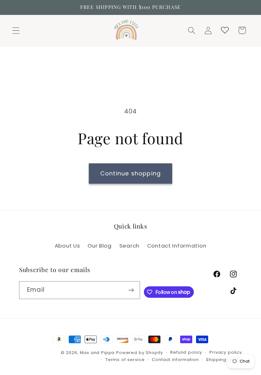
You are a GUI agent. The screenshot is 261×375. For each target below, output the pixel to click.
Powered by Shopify (139, 353)
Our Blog (100, 245)
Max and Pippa (97, 353)
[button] (16, 30)
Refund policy (186, 352)
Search (129, 245)
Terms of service (125, 360)
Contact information (175, 360)
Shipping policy (224, 360)
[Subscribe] (131, 290)
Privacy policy (225, 352)
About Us (67, 245)
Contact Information (177, 245)
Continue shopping (130, 173)
